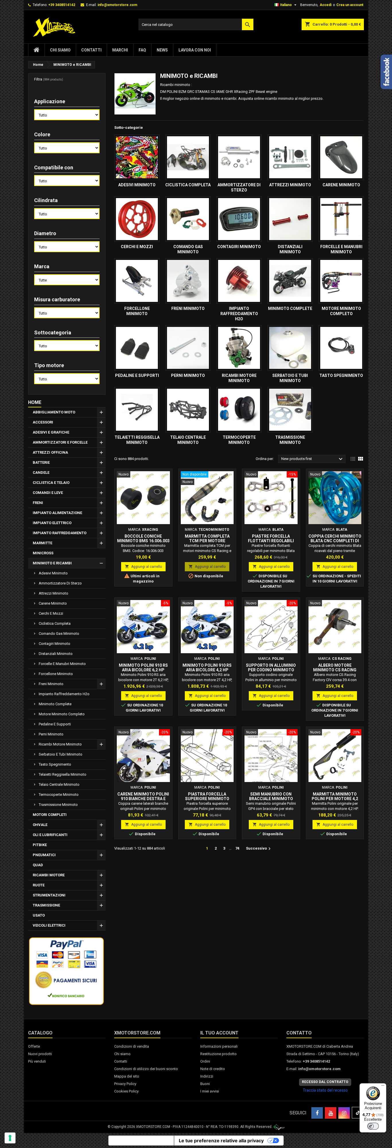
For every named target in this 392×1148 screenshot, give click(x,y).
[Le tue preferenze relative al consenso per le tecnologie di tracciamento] (10, 1137)
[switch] (373, 1126)
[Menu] (382, 1086)
